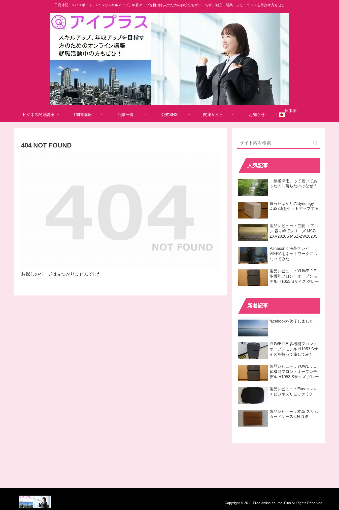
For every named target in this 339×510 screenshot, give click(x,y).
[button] (315, 143)
